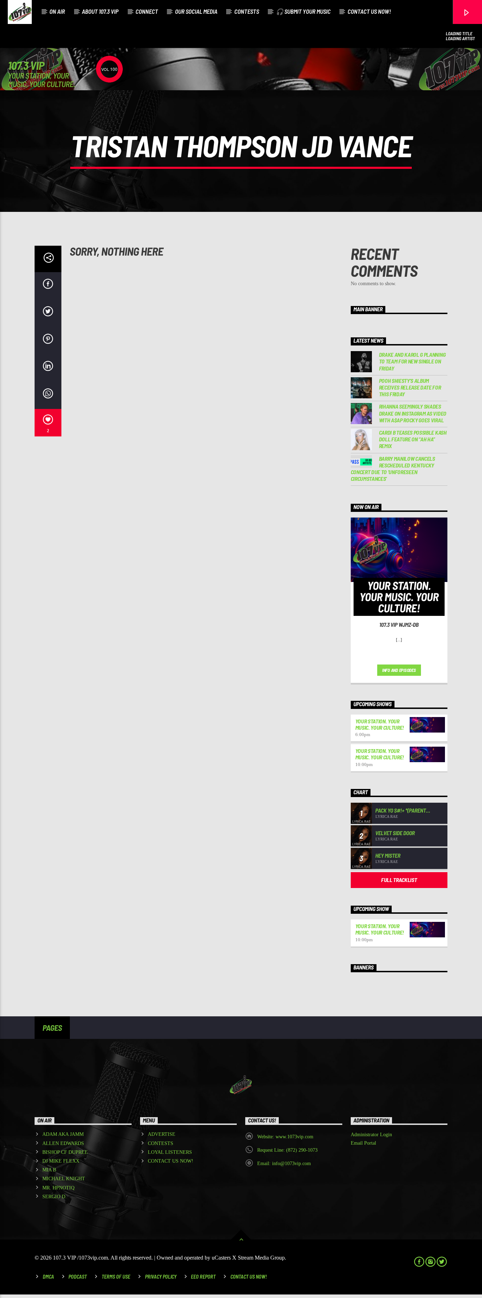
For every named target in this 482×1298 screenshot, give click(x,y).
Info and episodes (399, 670)
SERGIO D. (54, 1196)
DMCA (48, 1277)
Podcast (77, 1277)
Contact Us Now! (248, 1277)
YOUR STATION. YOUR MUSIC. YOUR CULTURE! (379, 724)
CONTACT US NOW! (369, 11)
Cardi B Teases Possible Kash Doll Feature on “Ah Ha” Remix (413, 439)
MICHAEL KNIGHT (63, 1178)
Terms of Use (116, 1277)
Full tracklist (399, 879)
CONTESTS (246, 11)
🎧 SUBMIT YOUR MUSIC (303, 11)
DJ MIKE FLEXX (60, 1161)
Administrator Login (371, 1134)
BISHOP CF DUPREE (65, 1152)
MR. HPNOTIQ (58, 1187)
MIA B (49, 1170)
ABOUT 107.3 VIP (100, 11)
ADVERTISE (161, 1134)
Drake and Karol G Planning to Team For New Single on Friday (412, 361)
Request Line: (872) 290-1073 (287, 1150)
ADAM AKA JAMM (63, 1134)
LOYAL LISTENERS (170, 1152)
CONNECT (146, 11)
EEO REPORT (203, 1277)
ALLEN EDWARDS (63, 1143)
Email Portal (363, 1143)
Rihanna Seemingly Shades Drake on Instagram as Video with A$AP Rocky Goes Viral (412, 413)
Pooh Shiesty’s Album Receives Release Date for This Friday (410, 387)
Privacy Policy (160, 1277)
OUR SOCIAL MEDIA (196, 11)
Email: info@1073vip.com (284, 1163)
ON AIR (57, 11)
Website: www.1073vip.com (285, 1136)
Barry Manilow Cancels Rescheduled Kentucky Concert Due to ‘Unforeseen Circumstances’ (393, 468)
